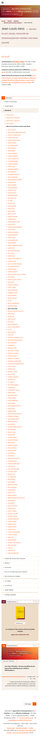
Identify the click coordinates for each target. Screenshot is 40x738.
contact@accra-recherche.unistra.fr (20, 720)
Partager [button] (28, 704)
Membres (16, 21)
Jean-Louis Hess (12, 309)
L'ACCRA (9, 21)
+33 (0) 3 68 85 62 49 (26, 718)
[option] (20, 622)
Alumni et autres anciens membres (13, 22)
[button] (34, 704)
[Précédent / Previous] (35, 601)
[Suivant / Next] (37, 601)
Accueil (3, 21)
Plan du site (11, 728)
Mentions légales (21, 728)
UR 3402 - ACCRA (18, 62)
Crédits (31, 728)
